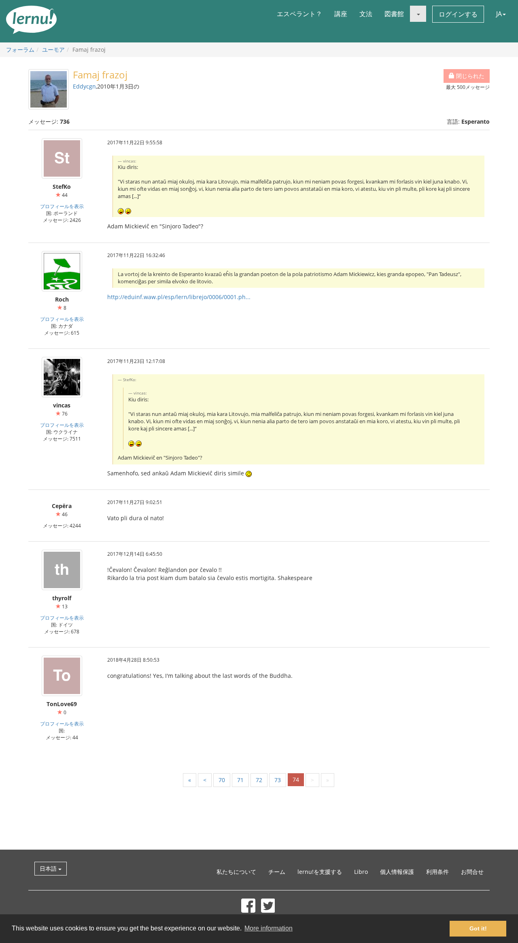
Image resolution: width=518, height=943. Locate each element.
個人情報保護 (397, 871)
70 (222, 780)
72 (259, 780)
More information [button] (268, 928)
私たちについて (236, 871)
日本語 (49, 868)
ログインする (458, 14)
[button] (418, 14)
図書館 (394, 13)
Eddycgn (84, 86)
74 (296, 779)
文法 (365, 13)
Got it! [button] (478, 928)
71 (240, 780)
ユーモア (53, 49)
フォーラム (20, 49)
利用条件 (437, 871)
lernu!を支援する (319, 871)
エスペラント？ (299, 13)
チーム (276, 871)
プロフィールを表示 (62, 206)
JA (499, 13)
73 (277, 780)
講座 (340, 13)
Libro (361, 871)
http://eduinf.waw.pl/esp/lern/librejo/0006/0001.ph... (179, 297)
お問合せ (472, 871)
